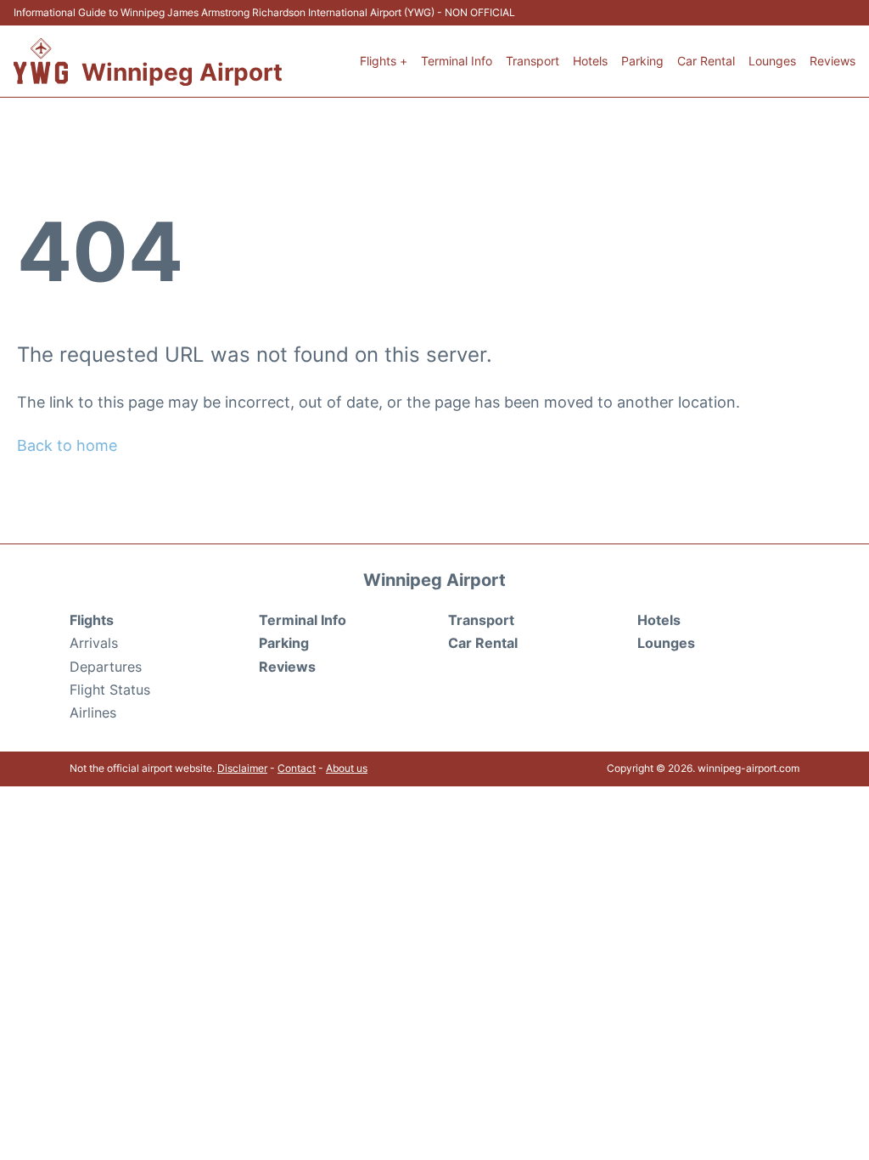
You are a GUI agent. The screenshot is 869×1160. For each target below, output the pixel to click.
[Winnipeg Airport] (41, 61)
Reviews (832, 60)
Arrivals (94, 642)
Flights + (383, 60)
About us (346, 768)
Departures (106, 666)
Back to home (67, 445)
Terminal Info (456, 60)
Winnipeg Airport (182, 72)
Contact (297, 768)
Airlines (93, 712)
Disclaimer (242, 768)
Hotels (590, 60)
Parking (642, 60)
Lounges (772, 60)
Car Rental (706, 60)
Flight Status (110, 689)
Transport (532, 60)
